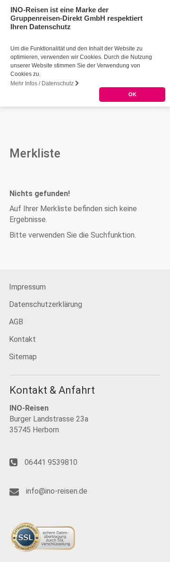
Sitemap (23, 356)
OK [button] (132, 94)
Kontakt (22, 339)
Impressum (27, 286)
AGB (16, 321)
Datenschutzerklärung (45, 304)
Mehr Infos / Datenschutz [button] (42, 83)
